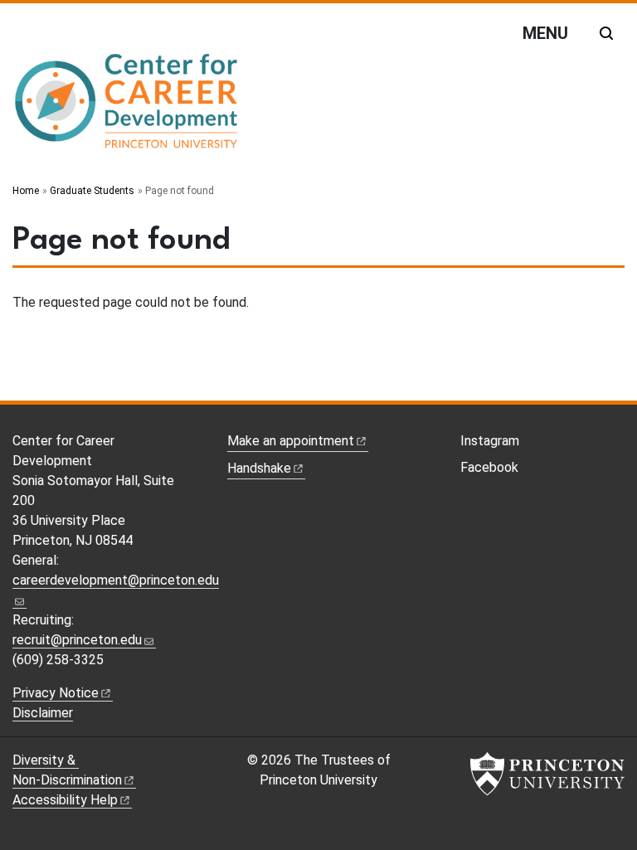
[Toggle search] (606, 33)
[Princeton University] (547, 773)
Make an (290, 441)
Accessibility (65, 800)
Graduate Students (92, 191)
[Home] (126, 108)
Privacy (55, 693)
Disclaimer (42, 713)
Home (25, 191)
